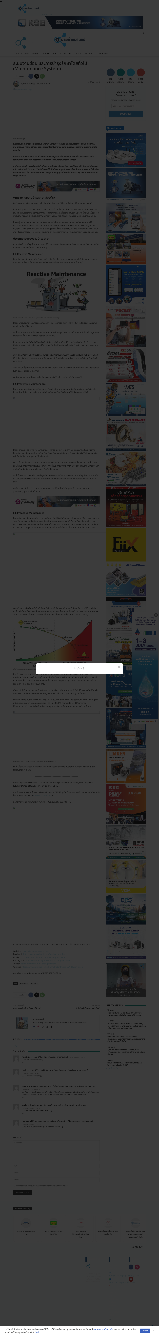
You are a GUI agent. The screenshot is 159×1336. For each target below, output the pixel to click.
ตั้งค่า (37, 1332)
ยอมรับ (145, 1331)
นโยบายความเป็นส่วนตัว (103, 1329)
